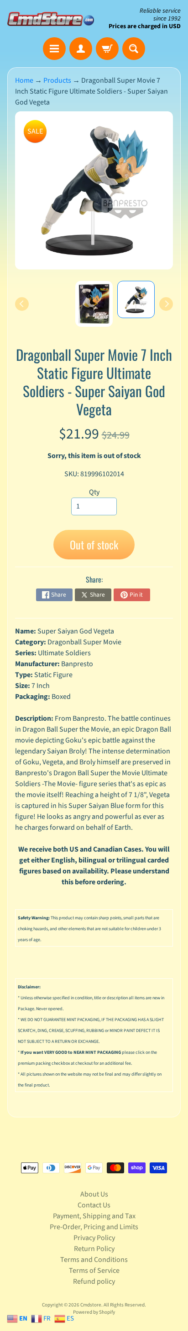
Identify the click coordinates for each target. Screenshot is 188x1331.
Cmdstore (90, 1304)
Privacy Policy (94, 1238)
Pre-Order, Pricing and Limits (94, 1227)
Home (24, 80)
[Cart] (107, 48)
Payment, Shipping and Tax (94, 1216)
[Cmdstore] (50, 19)
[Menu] (54, 48)
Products (57, 80)
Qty (94, 492)
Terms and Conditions (94, 1260)
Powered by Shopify (94, 1312)
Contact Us (94, 1205)
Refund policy (94, 1281)
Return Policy (94, 1249)
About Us (94, 1194)
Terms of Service (94, 1271)
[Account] (80, 48)
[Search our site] (133, 48)
